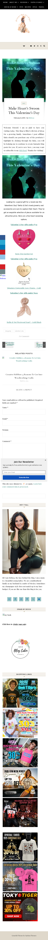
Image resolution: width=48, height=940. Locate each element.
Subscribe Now (24, 477)
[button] (24, 461)
